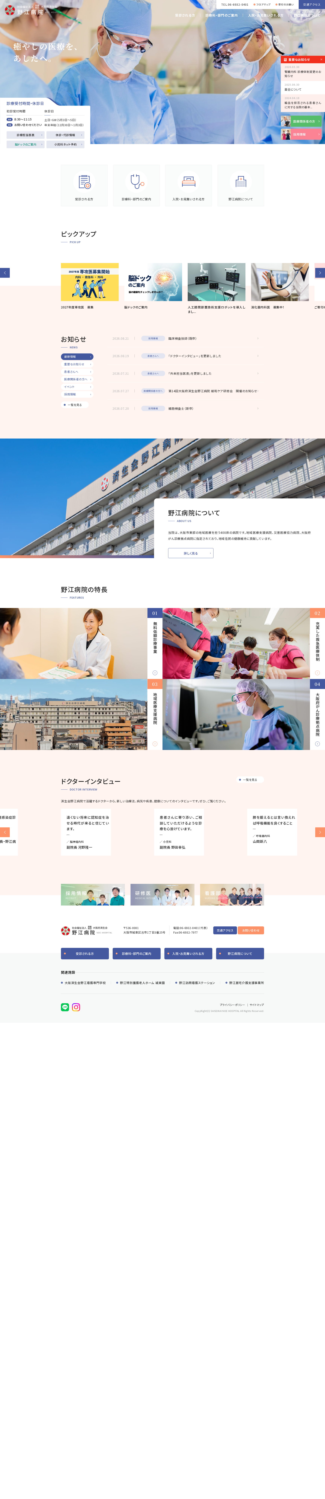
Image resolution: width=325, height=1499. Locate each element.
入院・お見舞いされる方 (266, 15)
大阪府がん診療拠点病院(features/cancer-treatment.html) (243, 714)
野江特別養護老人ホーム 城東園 (142, 982)
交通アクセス (311, 4)
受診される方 (185, 15)
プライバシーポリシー (232, 1005)
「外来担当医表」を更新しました (190, 373)
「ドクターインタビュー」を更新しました (195, 356)
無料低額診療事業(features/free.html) (81, 643)
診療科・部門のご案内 (221, 15)
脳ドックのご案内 (25, 144)
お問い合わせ (251, 930)
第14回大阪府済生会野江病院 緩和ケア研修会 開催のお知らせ (213, 391)
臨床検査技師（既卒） (183, 338)
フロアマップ (263, 4)
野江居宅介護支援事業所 (246, 982)
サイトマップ (257, 1005)
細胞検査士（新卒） (181, 408)
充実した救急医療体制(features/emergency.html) (243, 643)
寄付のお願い (286, 4)
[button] (5, 273)
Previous (5, 832)
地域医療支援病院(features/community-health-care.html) (81, 714)
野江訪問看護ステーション (197, 982)
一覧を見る (75, 405)
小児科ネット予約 (65, 144)
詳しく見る (191, 553)
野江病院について (307, 15)
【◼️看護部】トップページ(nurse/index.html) (232, 895)
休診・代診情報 (65, 135)
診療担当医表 (26, 135)
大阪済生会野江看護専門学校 (85, 982)
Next (320, 832)
